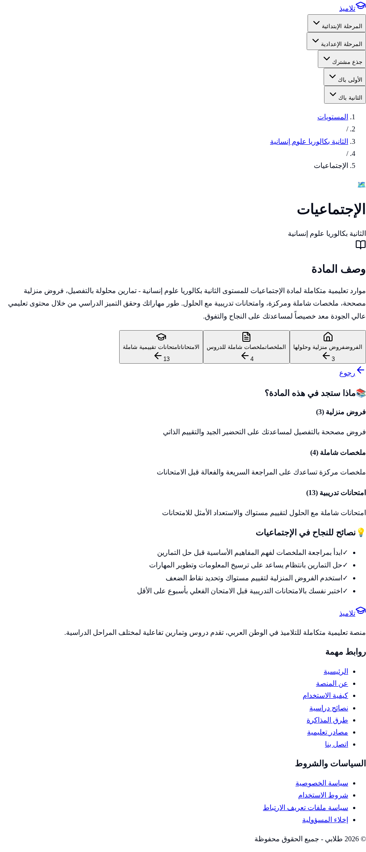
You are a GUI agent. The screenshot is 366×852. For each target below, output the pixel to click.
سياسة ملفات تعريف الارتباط (305, 807)
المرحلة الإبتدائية (342, 26)
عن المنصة (332, 683)
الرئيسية (336, 671)
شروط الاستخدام (323, 795)
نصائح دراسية (328, 708)
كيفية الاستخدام (325, 695)
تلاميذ (347, 8)
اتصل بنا (336, 744)
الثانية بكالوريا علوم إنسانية (309, 141)
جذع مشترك (347, 62)
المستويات (332, 117)
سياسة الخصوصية (321, 783)
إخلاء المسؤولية (325, 819)
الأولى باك (350, 79)
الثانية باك (350, 97)
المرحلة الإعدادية (341, 44)
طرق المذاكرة (327, 720)
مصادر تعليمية (327, 732)
